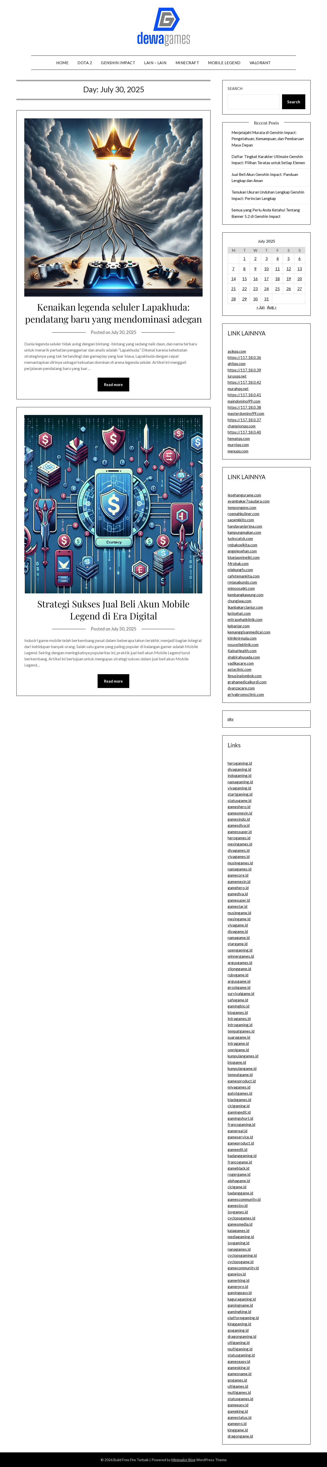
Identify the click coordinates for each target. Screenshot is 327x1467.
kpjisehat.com (239, 613)
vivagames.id (239, 856)
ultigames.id (238, 1386)
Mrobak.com (238, 563)
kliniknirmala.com (242, 638)
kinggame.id (238, 1430)
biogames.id (238, 1012)
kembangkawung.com (245, 594)
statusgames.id (240, 1398)
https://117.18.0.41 (244, 394)
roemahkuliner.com (243, 513)
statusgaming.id (241, 1355)
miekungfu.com (240, 569)
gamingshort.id (240, 1118)
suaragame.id (239, 1037)
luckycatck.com (240, 538)
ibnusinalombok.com (245, 675)
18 (277, 278)
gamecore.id (238, 875)
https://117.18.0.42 (244, 382)
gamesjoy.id (238, 1205)
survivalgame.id (241, 993)
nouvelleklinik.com (243, 644)
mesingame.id (239, 919)
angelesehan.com (242, 551)
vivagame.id (238, 925)
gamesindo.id (239, 819)
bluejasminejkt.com (244, 557)
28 (233, 299)
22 (244, 288)
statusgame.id (239, 800)
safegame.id (238, 1000)
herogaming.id (240, 763)
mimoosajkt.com (241, 588)
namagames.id (239, 869)
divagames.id (239, 850)
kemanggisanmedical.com (249, 632)
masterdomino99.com (246, 413)
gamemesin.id (239, 881)
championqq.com (241, 426)
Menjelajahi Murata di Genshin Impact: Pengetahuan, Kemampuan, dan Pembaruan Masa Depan (267, 138)
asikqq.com (237, 351)
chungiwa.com (239, 601)
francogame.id (240, 1162)
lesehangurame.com (244, 495)
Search (235, 88)
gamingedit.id (239, 1112)
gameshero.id (239, 806)
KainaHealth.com (242, 650)
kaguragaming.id (242, 1299)
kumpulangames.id (243, 1056)
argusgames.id (240, 962)
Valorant (260, 62)
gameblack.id (238, 1168)
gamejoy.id (237, 1274)
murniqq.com (238, 444)
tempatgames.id (241, 1031)
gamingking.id (239, 1311)
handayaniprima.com (245, 526)
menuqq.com (238, 451)
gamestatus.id (239, 1417)
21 (233, 288)
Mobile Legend (224, 62)
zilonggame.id (239, 968)
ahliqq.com (237, 363)
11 (277, 268)
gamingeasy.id (240, 1292)
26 (288, 288)
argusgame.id (239, 981)
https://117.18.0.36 (244, 357)
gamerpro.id (238, 1286)
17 (266, 278)
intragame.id (238, 1043)
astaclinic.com (239, 669)
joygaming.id (238, 1242)
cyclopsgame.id (240, 1261)
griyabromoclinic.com (246, 694)
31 (266, 299)
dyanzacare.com (241, 688)
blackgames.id (239, 1099)
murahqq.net (238, 388)
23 (255, 288)
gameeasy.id (238, 1405)
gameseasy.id (239, 1361)
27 (299, 288)
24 (266, 288)
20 (299, 278)
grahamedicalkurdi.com (247, 682)
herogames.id (239, 838)
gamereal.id (237, 1131)
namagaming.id (240, 782)
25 (277, 288)
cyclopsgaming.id (242, 1255)
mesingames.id (240, 844)
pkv (230, 719)
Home (62, 62)
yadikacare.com (241, 663)
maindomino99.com (244, 401)
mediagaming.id (241, 1236)
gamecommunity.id (243, 1268)
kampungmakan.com (244, 532)
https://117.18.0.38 (244, 407)
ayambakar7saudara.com (249, 501)
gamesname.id (239, 1373)
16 (255, 278)
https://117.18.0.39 (244, 370)
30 (255, 299)
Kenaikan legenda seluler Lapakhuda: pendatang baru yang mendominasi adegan (113, 313)
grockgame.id (239, 987)
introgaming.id (240, 1024)
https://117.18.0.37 (244, 419)
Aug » (271, 307)
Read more (113, 384)
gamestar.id (237, 906)
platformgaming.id (243, 1317)
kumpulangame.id (242, 1068)
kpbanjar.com (239, 626)
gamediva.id (238, 894)
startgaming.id (240, 794)
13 (299, 268)
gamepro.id (237, 1423)
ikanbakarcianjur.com (245, 607)
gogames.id (237, 1380)
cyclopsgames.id (241, 1218)
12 (288, 268)
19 (288, 278)
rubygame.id (238, 975)
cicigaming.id (239, 1105)
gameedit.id (237, 1149)
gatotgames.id (240, 1093)
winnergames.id (241, 956)
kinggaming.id (239, 1324)
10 (266, 268)
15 (244, 278)
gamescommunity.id (244, 1199)
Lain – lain (155, 62)
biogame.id (237, 1062)
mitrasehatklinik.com (245, 619)
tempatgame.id (240, 1074)
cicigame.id (237, 1186)
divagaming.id (239, 769)
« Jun (260, 307)
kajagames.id (238, 1230)
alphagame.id (239, 1180)
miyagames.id (239, 1087)
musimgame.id (239, 912)
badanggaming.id (242, 1155)
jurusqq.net (237, 376)
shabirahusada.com (244, 657)
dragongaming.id (242, 1336)
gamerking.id (238, 1280)
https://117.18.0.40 (244, 432)
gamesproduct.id (242, 1081)
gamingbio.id (238, 1006)
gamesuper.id (239, 900)
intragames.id (239, 1018)
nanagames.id (239, 1249)
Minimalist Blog (183, 1460)
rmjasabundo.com (242, 582)
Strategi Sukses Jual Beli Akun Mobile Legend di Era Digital (113, 609)
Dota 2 (84, 62)
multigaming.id (240, 1349)
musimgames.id (240, 863)
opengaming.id (240, 950)
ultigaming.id (239, 1342)
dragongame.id (240, 1436)
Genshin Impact (118, 62)
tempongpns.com (242, 507)
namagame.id (239, 937)
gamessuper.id (240, 831)
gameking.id (238, 1411)
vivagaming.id (239, 788)
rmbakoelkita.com (242, 545)
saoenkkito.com (241, 519)
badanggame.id (240, 1193)
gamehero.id (238, 887)
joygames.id (238, 1212)
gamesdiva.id (239, 825)
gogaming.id (238, 1330)
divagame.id (238, 931)
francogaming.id (241, 1124)
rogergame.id (239, 1174)
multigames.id (239, 1392)
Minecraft (187, 62)
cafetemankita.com (244, 576)
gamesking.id (239, 1367)
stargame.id (238, 943)
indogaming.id (239, 775)
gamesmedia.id (240, 1224)
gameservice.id (240, 1137)
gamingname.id (240, 1305)
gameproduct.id (241, 1143)
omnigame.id (238, 1049)
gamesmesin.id (240, 813)
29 (244, 299)
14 (233, 278)
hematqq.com (239, 438)
